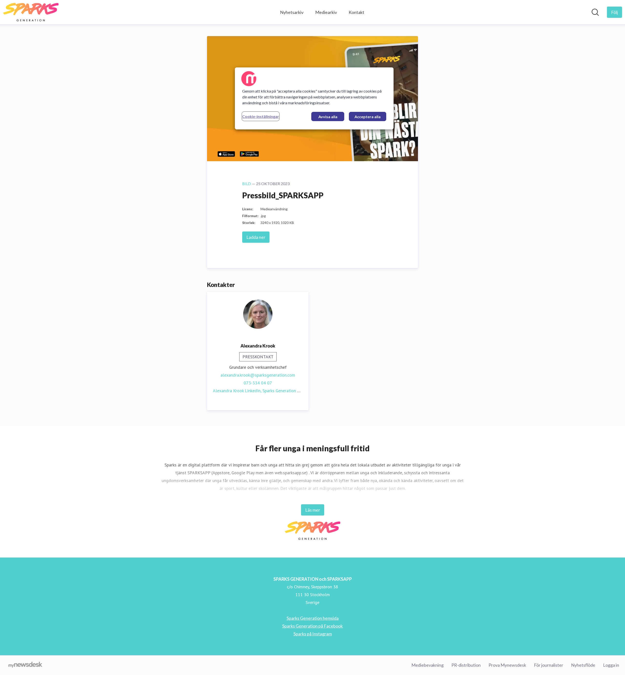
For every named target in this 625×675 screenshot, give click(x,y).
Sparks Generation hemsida (313, 618)
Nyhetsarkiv (291, 12)
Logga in (611, 665)
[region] (314, 98)
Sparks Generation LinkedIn (287, 390)
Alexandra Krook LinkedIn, (237, 390)
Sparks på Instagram (312, 633)
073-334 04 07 (258, 383)
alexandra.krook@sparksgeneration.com (257, 375)
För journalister (548, 665)
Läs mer (312, 510)
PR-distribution (466, 665)
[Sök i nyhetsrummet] (595, 12)
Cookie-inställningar (260, 116)
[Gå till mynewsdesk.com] (25, 665)
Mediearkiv (326, 12)
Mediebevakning (427, 665)
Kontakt (356, 12)
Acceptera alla (367, 116)
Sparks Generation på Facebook (312, 626)
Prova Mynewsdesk (507, 665)
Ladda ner (255, 237)
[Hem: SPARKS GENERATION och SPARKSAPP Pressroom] (31, 12)
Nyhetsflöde (583, 665)
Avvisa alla (327, 116)
